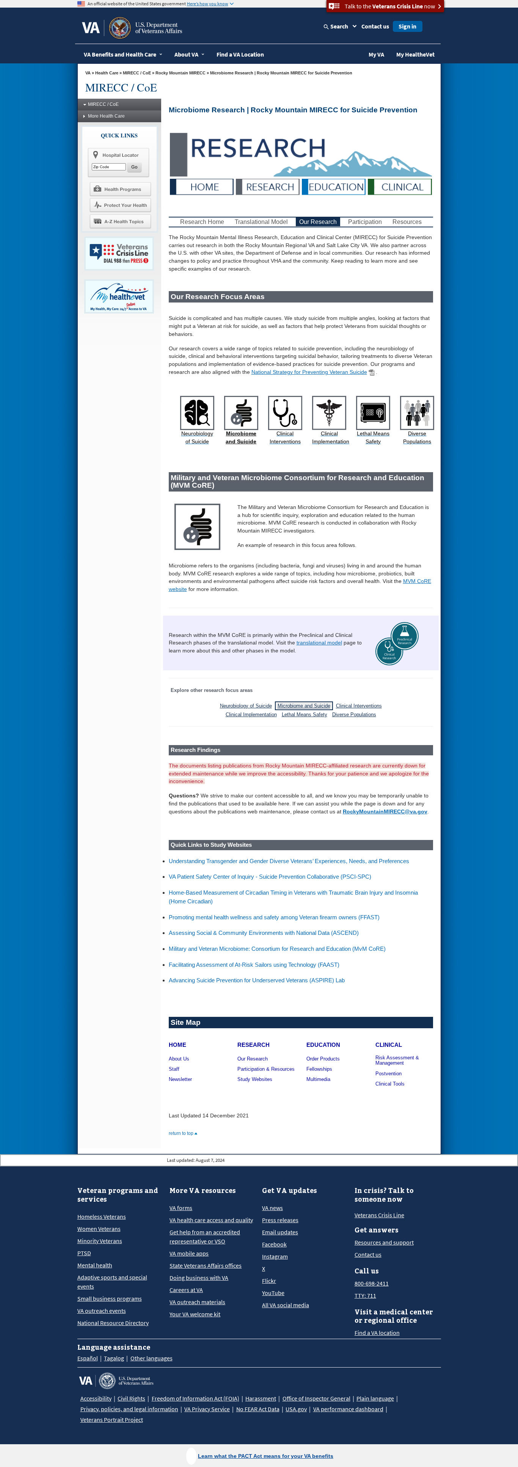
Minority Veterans (99, 1241)
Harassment (260, 1398)
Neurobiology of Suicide (246, 706)
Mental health (94, 1265)
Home (177, 1045)
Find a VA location (377, 1332)
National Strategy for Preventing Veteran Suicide (309, 372)
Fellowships (319, 1069)
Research (253, 1045)
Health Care (106, 73)
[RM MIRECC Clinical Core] (400, 186)
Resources (407, 222)
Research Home (202, 222)
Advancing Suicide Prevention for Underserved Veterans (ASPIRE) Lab (257, 980)
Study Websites (254, 1079)
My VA (376, 54)
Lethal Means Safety (304, 714)
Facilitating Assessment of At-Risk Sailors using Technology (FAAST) (254, 964)
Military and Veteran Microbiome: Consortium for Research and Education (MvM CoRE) (277, 948)
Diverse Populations (354, 714)
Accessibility (95, 1398)
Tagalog (114, 1358)
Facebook (274, 1244)
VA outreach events (101, 1310)
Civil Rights (131, 1398)
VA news (272, 1208)
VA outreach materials (197, 1302)
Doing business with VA (199, 1277)
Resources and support (384, 1242)
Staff (174, 1069)
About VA (186, 54)
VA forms (181, 1208)
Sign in (407, 26)
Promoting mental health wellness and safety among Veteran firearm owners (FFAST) (274, 917)
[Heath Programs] (120, 188)
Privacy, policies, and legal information (129, 1409)
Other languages (151, 1358)
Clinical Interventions (359, 706)
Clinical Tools (390, 1084)
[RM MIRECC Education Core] (334, 186)
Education (323, 1045)
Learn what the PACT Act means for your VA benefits (265, 1456)
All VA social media (285, 1305)
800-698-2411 (372, 1283)
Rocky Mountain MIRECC (180, 73)
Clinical (388, 1045)
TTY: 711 (365, 1295)
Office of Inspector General (316, 1398)
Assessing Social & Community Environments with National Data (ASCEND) (264, 933)
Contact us (375, 26)
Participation (365, 222)
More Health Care (106, 116)
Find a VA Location (240, 54)
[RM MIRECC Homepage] (202, 186)
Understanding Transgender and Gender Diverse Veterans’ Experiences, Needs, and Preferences (289, 861)
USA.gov (296, 1409)
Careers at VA (186, 1290)
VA (88, 73)
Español (87, 1358)
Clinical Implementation (251, 714)
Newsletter (180, 1079)
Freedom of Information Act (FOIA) (195, 1398)
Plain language (375, 1398)
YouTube (273, 1293)
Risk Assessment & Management (397, 1060)
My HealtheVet (415, 54)
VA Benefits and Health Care (120, 54)
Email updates (280, 1232)
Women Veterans (99, 1228)
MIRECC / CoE (137, 73)
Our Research (318, 222)
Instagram (275, 1256)
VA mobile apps (189, 1253)
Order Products (323, 1059)
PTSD (84, 1253)
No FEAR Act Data (257, 1409)
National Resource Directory (113, 1323)
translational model (319, 643)
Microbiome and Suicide (304, 706)
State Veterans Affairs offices (206, 1265)
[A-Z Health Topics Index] (120, 221)
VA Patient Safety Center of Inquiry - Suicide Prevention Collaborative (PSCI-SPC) (270, 876)
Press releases (280, 1220)
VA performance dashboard (348, 1409)
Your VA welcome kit (195, 1314)
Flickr (269, 1280)
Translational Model (261, 222)
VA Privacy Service (207, 1409)
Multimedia (318, 1079)
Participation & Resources (266, 1069)
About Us (179, 1059)
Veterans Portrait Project (111, 1419)
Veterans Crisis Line (379, 1215)
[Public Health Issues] (120, 205)
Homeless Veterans (101, 1216)
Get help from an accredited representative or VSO (205, 1236)
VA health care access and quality (211, 1220)
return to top (182, 1133)
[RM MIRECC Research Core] (268, 186)
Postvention (388, 1073)
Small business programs (109, 1298)
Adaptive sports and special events (112, 1281)
